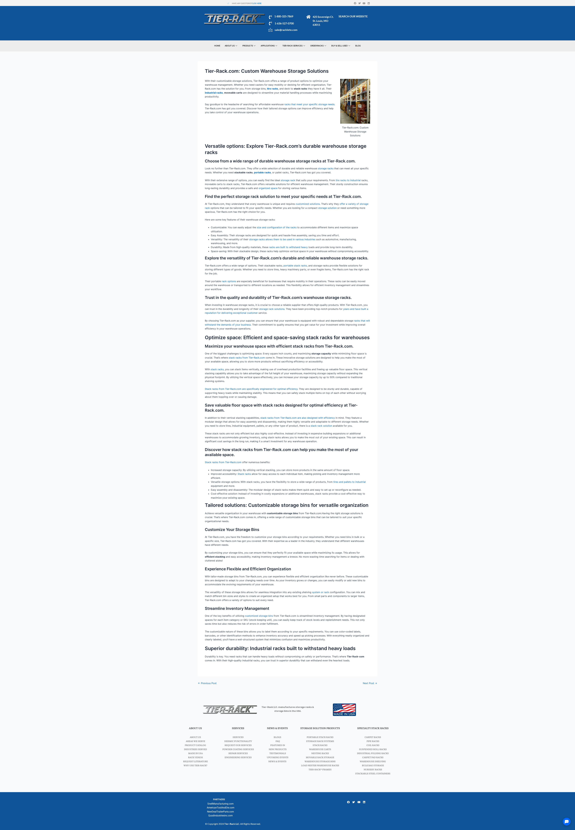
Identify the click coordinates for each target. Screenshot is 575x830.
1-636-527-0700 (284, 23)
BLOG (358, 45)
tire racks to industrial (348, 180)
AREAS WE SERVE (195, 741)
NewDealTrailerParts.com (220, 811)
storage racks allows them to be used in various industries (282, 239)
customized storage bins (259, 615)
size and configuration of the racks (276, 227)
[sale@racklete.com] (270, 30)
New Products (277, 749)
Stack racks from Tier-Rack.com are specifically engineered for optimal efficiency (251, 388)
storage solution (327, 207)
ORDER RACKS (317, 45)
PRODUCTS (247, 45)
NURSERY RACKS (373, 769)
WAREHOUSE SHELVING (373, 761)
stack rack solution (321, 425)
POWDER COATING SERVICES (238, 749)
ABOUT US (230, 45)
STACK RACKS (320, 745)
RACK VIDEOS (195, 757)
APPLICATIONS (268, 45)
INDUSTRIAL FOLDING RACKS (373, 753)
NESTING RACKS (320, 753)
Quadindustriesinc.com (220, 815)
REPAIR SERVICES (238, 753)
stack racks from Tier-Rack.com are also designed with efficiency (297, 417)
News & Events (277, 761)
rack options (229, 281)
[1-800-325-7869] (270, 17)
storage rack (288, 180)
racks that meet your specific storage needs (309, 104)
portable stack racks (295, 265)
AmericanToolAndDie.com (220, 807)
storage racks (325, 168)
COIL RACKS (372, 745)
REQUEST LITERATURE (195, 761)
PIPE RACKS (373, 741)
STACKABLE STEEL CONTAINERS (372, 773)
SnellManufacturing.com (220, 803)
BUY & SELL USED (339, 45)
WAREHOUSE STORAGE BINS (320, 761)
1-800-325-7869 (283, 16)
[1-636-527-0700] (270, 23)
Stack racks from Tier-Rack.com (223, 462)
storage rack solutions (272, 308)
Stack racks (244, 473)
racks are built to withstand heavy (288, 247)
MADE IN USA (195, 753)
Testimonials (277, 753)
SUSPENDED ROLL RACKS (373, 749)
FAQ (277, 741)
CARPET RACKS (373, 737)
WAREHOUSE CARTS (320, 749)
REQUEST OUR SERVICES (238, 745)
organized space (268, 188)
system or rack (320, 592)
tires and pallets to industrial (349, 481)
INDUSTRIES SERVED (195, 749)
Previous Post (207, 683)
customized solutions (308, 203)
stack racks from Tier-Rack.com (247, 357)
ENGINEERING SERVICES (238, 757)
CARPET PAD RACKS (372, 757)
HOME (217, 45)
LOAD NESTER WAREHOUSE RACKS (320, 765)
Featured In (277, 745)
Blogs (277, 737)
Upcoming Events (277, 757)
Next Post (370, 683)
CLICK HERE (256, 3)
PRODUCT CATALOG (195, 745)
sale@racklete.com (286, 29)
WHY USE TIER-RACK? (195, 765)
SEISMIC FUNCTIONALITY (238, 741)
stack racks (217, 369)
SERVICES (238, 737)
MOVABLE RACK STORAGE (320, 757)
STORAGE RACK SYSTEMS (320, 741)
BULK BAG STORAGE (373, 765)
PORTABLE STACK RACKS (320, 737)
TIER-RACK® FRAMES (320, 769)
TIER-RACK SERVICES (292, 45)
